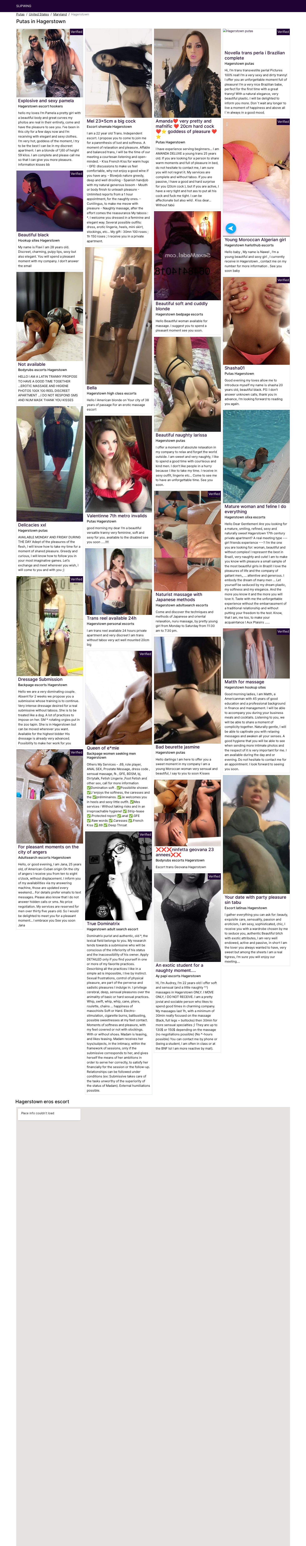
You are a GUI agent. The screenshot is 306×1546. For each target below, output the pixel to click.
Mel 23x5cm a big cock (111, 121)
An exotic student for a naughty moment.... (179, 968)
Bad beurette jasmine (178, 746)
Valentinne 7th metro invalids (117, 515)
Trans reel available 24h (112, 618)
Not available (31, 364)
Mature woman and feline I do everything (255, 509)
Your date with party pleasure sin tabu (255, 900)
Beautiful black (33, 234)
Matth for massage (244, 681)
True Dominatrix (103, 923)
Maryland (60, 14)
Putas (20, 14)
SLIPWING (23, 6)
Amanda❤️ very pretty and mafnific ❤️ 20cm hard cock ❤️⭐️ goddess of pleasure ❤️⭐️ (186, 128)
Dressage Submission (40, 679)
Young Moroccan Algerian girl (255, 239)
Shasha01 (235, 368)
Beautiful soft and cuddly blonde (182, 306)
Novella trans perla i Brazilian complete (255, 55)
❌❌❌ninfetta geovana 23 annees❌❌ (185, 852)
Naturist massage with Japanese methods (179, 597)
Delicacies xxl (32, 524)
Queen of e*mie (103, 748)
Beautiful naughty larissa (181, 435)
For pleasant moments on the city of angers (48, 849)
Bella (92, 387)
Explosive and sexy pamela (46, 100)
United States (39, 14)
